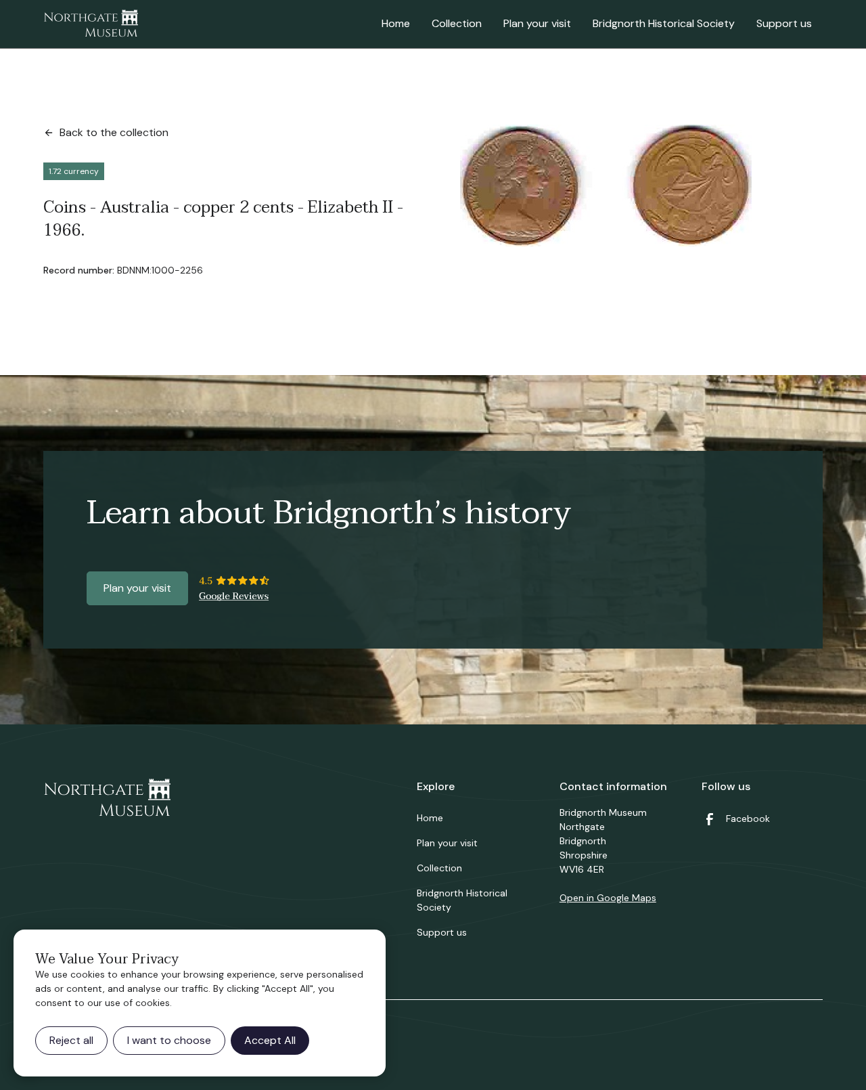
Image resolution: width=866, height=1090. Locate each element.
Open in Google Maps (608, 898)
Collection (457, 23)
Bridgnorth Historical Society (664, 23)
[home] (90, 24)
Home (396, 23)
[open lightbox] (606, 185)
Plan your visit (537, 23)
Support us (784, 23)
